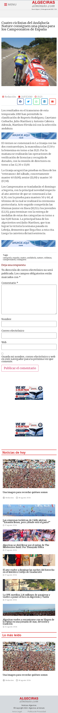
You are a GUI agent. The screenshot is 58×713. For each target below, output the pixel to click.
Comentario (9, 283)
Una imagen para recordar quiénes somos (25, 492)
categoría (7, 258)
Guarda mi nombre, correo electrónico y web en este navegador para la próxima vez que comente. (28, 359)
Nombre (6, 319)
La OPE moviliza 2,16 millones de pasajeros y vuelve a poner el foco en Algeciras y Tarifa (26, 596)
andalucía (31, 258)
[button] (20, 101)
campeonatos (9, 259)
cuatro (23, 258)
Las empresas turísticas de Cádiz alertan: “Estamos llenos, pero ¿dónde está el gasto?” (26, 521)
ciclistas (48, 258)
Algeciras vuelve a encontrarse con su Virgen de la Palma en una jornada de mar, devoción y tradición (28, 621)
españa (16, 258)
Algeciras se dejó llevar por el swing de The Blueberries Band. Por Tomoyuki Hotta (26, 546)
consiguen (21, 259)
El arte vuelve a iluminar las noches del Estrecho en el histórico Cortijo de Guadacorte (28, 571)
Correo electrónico (12, 331)
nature (40, 258)
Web (3, 342)
